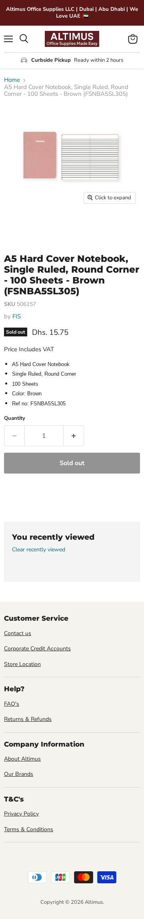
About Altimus (22, 759)
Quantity (14, 418)
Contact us (17, 633)
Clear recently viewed (38, 550)
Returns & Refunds (28, 719)
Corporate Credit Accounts (37, 648)
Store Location (22, 664)
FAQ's (11, 704)
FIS (16, 316)
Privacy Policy (21, 814)
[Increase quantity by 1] (74, 435)
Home (12, 80)
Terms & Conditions (28, 829)
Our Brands (18, 774)
